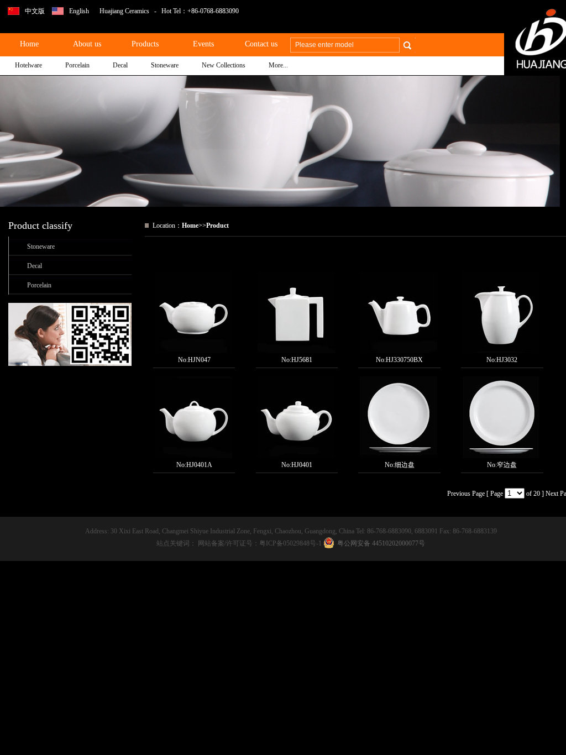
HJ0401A (199, 465)
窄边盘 (507, 465)
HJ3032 (506, 360)
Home (190, 225)
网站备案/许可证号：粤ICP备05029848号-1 (260, 543)
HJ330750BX (404, 360)
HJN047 (199, 360)
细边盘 (405, 465)
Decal (34, 266)
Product (217, 225)
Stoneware (41, 246)
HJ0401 (301, 465)
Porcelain (39, 285)
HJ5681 (301, 360)
